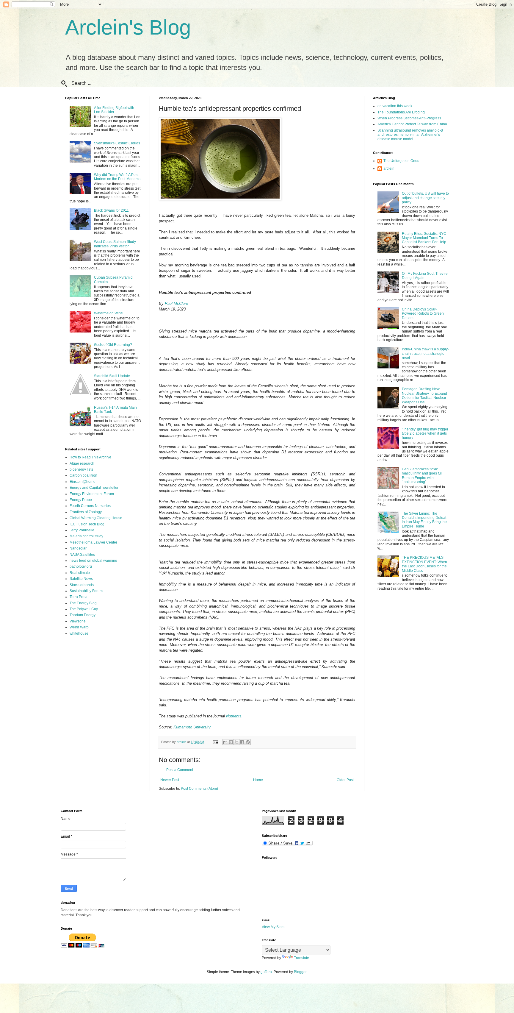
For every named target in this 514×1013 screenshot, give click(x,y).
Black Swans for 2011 (111, 210)
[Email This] (225, 742)
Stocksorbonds (82, 585)
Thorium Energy (82, 615)
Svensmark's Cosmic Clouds (117, 143)
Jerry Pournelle (82, 530)
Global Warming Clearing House (96, 518)
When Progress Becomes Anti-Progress (409, 118)
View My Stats (273, 927)
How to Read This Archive (90, 457)
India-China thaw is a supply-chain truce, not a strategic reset (425, 353)
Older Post (345, 780)
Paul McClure (176, 303)
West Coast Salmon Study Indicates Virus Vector (115, 244)
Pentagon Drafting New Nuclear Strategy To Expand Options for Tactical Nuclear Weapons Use (424, 395)
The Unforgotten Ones (401, 161)
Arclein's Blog (128, 27)
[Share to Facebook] (242, 742)
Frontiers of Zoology (86, 512)
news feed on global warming (93, 560)
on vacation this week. (395, 106)
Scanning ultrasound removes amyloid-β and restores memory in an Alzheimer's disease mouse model (410, 134)
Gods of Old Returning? (113, 345)
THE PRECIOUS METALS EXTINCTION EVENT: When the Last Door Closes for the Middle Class (424, 563)
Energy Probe (81, 500)
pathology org (81, 566)
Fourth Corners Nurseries (90, 506)
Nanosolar (78, 548)
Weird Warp (79, 627)
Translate (301, 958)
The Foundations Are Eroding (401, 112)
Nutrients (234, 716)
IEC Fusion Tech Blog (87, 524)
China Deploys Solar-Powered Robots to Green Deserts (423, 313)
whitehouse (79, 633)
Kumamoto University (192, 727)
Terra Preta (78, 597)
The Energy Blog (83, 603)
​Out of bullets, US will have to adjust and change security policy (425, 197)
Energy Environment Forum (92, 494)
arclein (388, 168)
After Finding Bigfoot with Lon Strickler (114, 110)
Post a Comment (179, 770)
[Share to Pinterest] (248, 742)
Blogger (300, 972)
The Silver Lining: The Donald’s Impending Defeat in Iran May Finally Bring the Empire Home (424, 519)
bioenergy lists (81, 469)
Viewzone (78, 621)
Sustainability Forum (86, 591)
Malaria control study (86, 536)
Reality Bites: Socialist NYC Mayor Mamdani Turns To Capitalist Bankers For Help (424, 238)
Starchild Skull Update (112, 376)
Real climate (80, 573)
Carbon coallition (83, 475)
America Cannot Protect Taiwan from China (412, 124)
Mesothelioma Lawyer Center (93, 542)
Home (258, 780)
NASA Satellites (82, 554)
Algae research (82, 463)
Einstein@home (82, 482)
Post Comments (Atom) (199, 788)
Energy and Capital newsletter (94, 488)
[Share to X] (236, 742)
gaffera (266, 972)
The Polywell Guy (84, 609)
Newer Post (169, 780)
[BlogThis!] (231, 742)
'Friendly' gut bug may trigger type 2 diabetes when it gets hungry (425, 433)
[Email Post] (215, 742)
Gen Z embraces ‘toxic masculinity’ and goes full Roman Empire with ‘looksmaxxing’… (422, 475)
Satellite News (81, 579)
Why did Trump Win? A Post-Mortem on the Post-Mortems (117, 177)
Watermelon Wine (108, 313)
